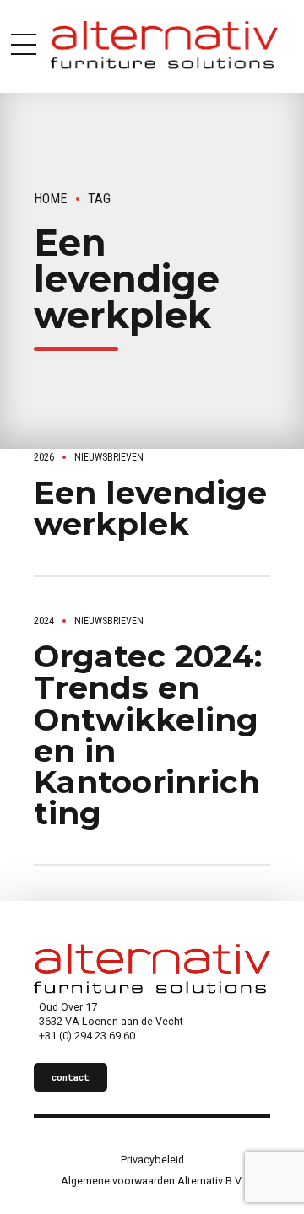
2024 (44, 621)
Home (51, 199)
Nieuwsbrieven (109, 457)
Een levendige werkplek (150, 507)
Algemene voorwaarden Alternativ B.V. (152, 1180)
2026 (44, 457)
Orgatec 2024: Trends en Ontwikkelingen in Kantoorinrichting (148, 734)
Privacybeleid (152, 1159)
